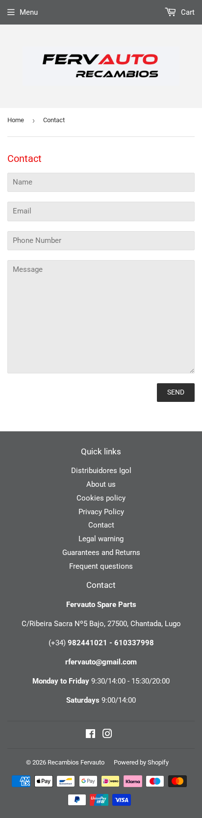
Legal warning (101, 538)
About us (101, 484)
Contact (101, 525)
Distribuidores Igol (101, 470)
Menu (29, 12)
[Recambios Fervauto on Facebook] (90, 735)
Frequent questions (101, 566)
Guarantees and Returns (101, 552)
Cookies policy (101, 498)
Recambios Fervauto (76, 762)
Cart (187, 12)
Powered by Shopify (141, 762)
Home (15, 120)
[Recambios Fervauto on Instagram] (107, 735)
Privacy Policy (101, 511)
